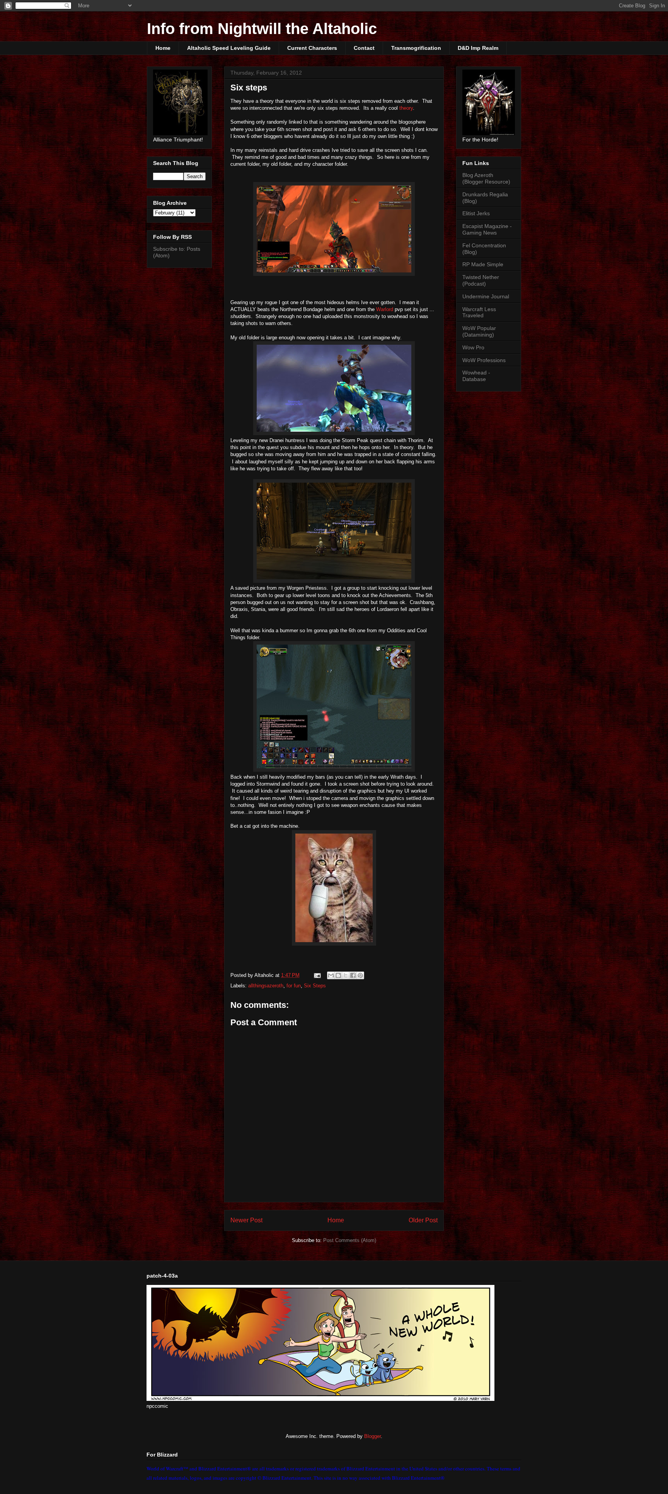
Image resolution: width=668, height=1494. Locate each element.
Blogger (372, 1436)
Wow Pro (473, 347)
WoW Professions (484, 360)
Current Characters (312, 48)
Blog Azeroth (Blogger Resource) (486, 178)
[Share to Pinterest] (360, 975)
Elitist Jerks (476, 213)
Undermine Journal (485, 296)
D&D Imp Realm (478, 48)
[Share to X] (345, 975)
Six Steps (315, 986)
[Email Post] (316, 975)
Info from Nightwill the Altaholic (262, 28)
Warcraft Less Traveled (479, 312)
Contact (364, 48)
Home (162, 48)
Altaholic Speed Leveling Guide (229, 48)
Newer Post (246, 1220)
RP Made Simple (482, 264)
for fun (293, 986)
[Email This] (331, 975)
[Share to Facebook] (353, 975)
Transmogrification (416, 48)
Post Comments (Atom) (349, 1240)
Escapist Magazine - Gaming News (487, 229)
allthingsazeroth (265, 986)
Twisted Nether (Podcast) (480, 280)
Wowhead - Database (476, 375)
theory (406, 108)
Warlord (384, 309)
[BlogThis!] (338, 975)
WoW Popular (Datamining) (479, 331)
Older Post (423, 1220)
